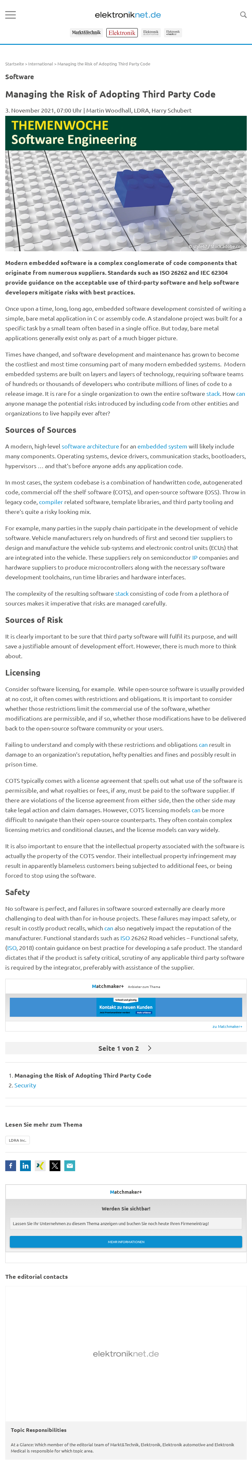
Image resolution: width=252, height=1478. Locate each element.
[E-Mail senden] (69, 1165)
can (240, 393)
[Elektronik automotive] (151, 32)
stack (213, 393)
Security (25, 1085)
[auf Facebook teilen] (10, 1165)
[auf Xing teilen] (40, 1165)
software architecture (90, 446)
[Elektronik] (122, 32)
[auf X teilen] (55, 1165)
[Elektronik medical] (173, 32)
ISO (125, 937)
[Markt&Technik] (86, 32)
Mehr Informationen (126, 1241)
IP (195, 557)
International (40, 63)
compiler (51, 501)
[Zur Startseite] (128, 15)
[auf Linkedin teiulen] (25, 1165)
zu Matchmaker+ (227, 1026)
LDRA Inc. (17, 1140)
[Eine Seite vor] (149, 1048)
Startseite (14, 63)
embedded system (162, 446)
